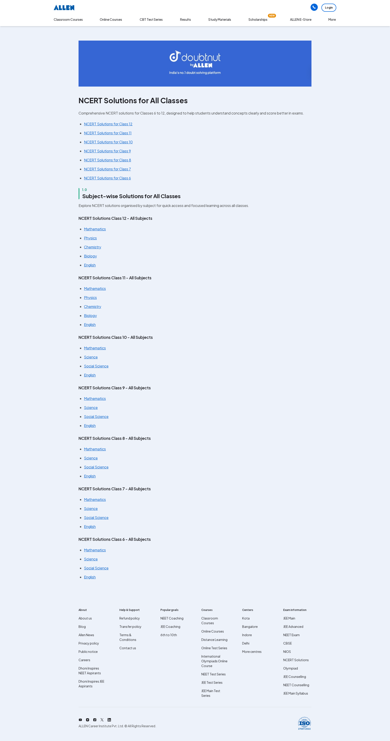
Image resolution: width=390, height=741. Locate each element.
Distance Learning (214, 640)
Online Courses (212, 631)
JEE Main (289, 618)
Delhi (245, 643)
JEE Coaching (170, 626)
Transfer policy (130, 626)
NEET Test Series (213, 674)
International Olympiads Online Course (214, 661)
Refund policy (129, 618)
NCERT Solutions (296, 660)
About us (85, 618)
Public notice (88, 651)
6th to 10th (168, 635)
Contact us (127, 648)
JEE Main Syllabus (295, 693)
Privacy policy (89, 643)
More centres (252, 651)
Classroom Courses (68, 19)
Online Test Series (214, 648)
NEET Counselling (296, 685)
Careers (84, 660)
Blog (82, 626)
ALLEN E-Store (300, 19)
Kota (246, 618)
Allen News (86, 635)
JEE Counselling (294, 676)
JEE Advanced (293, 626)
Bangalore (250, 626)
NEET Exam (291, 635)
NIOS (287, 651)
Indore (247, 635)
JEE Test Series (212, 682)
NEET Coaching (171, 618)
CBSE (287, 643)
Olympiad (290, 668)
